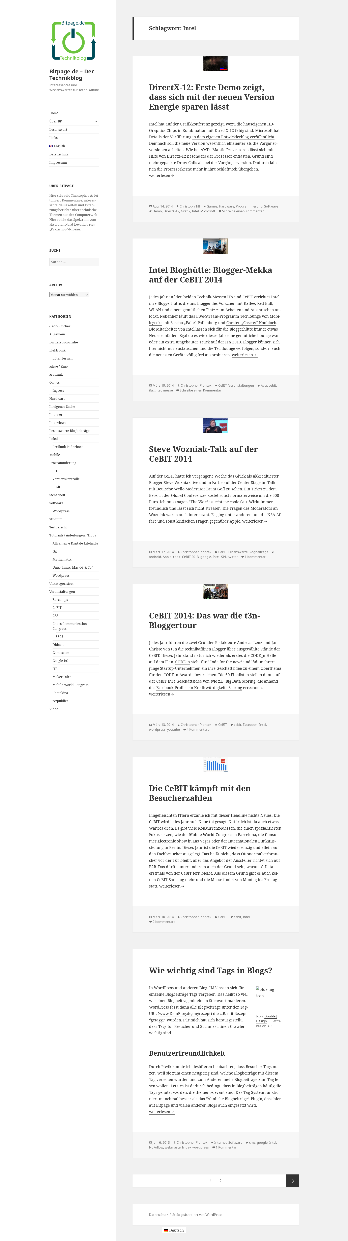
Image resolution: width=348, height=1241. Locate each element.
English (59, 146)
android (155, 557)
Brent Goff (215, 489)
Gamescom (61, 652)
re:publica (60, 701)
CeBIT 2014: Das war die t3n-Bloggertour (204, 620)
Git (58, 487)
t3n (174, 649)
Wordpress (61, 511)
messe (168, 390)
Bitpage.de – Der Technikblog (71, 74)
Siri (223, 557)
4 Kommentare (198, 729)
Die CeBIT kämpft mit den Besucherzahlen (200, 793)
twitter (233, 557)
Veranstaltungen (62, 591)
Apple (167, 557)
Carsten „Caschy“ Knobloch (251, 322)
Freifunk (56, 374)
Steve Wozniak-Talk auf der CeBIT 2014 (203, 454)
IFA (55, 669)
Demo (157, 211)
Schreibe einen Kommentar (243, 211)
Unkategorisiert (61, 583)
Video (53, 709)
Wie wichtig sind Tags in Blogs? (210, 970)
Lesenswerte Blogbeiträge (69, 430)
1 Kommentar (255, 557)
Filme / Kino (58, 366)
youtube (173, 729)
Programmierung (62, 463)
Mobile (54, 455)
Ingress (58, 390)
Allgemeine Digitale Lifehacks (75, 543)
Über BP (55, 121)
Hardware (57, 398)
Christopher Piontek (196, 385)
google (205, 557)
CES (55, 615)
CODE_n (182, 662)
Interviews (57, 422)
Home (54, 113)
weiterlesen (162, 175)
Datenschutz (58, 154)
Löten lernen (62, 358)
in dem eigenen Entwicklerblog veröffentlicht (233, 137)
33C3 (59, 636)
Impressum (58, 162)
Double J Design (266, 1018)
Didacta (58, 644)
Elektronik (57, 350)
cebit (272, 385)
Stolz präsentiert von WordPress (197, 1214)
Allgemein (57, 334)
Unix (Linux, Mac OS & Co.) (73, 567)
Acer (264, 385)
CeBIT (57, 607)
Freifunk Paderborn (68, 447)
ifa (151, 390)
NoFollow (156, 1147)
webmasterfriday (178, 1147)
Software (56, 503)
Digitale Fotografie (63, 342)
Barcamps (60, 599)
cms (252, 1142)
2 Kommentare (164, 921)
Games (54, 382)
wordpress (157, 729)
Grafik (185, 211)
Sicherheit (57, 495)
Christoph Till (190, 206)
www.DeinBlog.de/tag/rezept (185, 1013)
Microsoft (207, 211)
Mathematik (62, 559)
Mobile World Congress (70, 685)
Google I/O (60, 661)
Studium (55, 519)
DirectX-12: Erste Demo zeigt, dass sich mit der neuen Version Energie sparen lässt (211, 97)
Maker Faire (62, 677)
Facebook (250, 724)
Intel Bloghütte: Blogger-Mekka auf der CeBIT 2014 (210, 274)
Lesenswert (58, 129)
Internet (55, 414)
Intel (195, 211)
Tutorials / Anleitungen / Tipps (72, 535)
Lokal (53, 439)
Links (53, 138)
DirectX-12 (171, 211)
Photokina (60, 693)
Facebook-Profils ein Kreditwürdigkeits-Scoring (199, 687)
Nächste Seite (292, 1180)
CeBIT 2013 (190, 557)
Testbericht (58, 527)
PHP (56, 471)
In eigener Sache (62, 406)
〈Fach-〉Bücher (59, 326)
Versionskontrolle (66, 479)
